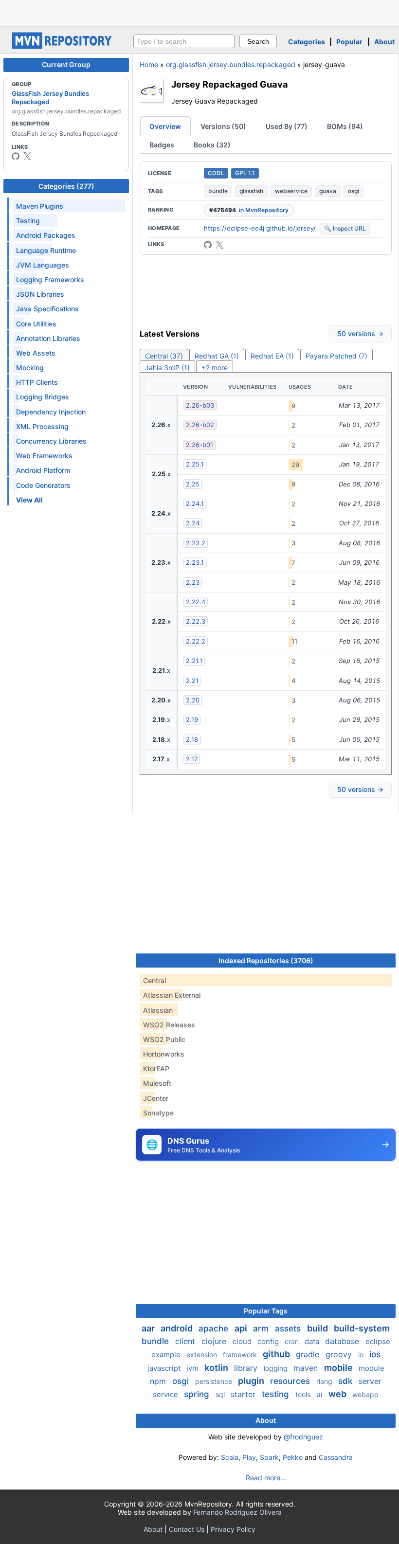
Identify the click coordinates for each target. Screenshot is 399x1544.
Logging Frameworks (50, 279)
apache (215, 1328)
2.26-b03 (200, 405)
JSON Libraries (40, 294)
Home (149, 64)
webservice (291, 191)
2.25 (193, 484)
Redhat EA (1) (272, 356)
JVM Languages (42, 265)
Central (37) (164, 356)
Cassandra (336, 1457)
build (318, 1328)
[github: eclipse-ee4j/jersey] (208, 245)
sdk (346, 1381)
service (166, 1394)
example (166, 1354)
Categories (306, 41)
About (384, 41)
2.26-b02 (200, 425)
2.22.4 (195, 602)
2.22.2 (195, 641)
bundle (218, 191)
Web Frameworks (44, 455)
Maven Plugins (39, 206)
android (178, 1328)
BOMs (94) (345, 126)
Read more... (266, 1477)
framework (241, 1354)
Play (249, 1457)
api (242, 1328)
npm (159, 1381)
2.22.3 (195, 621)
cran (293, 1341)
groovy (340, 1354)
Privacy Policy (233, 1529)
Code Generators (43, 485)
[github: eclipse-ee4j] (15, 156)
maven (306, 1368)
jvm (193, 1368)
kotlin (217, 1368)
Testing (28, 220)
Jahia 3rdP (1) (167, 367)
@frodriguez (303, 1437)
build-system (362, 1328)
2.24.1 (195, 503)
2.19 (192, 719)
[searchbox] (184, 41)
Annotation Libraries (48, 338)
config (269, 1341)
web (338, 1394)
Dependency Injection (51, 412)
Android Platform (43, 470)
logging (277, 1368)
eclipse (377, 1341)
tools (303, 1394)
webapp (365, 1394)
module (371, 1368)
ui (320, 1394)
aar (149, 1328)
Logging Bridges (42, 397)
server (370, 1381)
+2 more (214, 367)
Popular (349, 41)
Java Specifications (47, 309)
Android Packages (45, 235)
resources (291, 1381)
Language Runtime (46, 250)
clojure (215, 1341)
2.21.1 (194, 660)
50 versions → (360, 333)
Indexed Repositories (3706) (265, 960)
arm (262, 1328)
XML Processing (42, 426)
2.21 (192, 680)
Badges (161, 145)
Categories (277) (66, 186)
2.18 (192, 739)
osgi (353, 191)
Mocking (30, 367)
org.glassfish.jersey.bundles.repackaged (230, 64)
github (277, 1354)
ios (375, 1354)
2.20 (193, 700)
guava (327, 191)
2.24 (193, 523)
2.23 (193, 582)
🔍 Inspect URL (345, 228)
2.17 (192, 759)
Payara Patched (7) (336, 356)
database (343, 1341)
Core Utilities (36, 324)
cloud (243, 1341)
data (313, 1341)
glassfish (251, 191)
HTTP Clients (37, 382)
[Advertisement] (199, 12)
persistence (214, 1381)
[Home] (63, 46)
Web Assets (35, 353)
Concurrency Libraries (51, 441)
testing (276, 1394)
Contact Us (186, 1529)
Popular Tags (266, 1311)
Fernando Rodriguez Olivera (237, 1512)
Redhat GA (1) (217, 356)
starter (244, 1394)
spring (198, 1394)
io (361, 1354)
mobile (339, 1368)
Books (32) (212, 145)
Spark (269, 1457)
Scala (229, 1457)
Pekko (293, 1457)
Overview (165, 126)
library (247, 1368)
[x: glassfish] (27, 156)
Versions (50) (223, 126)
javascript (164, 1368)
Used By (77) (287, 126)
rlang (325, 1381)
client (186, 1341)
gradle (309, 1354)
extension (202, 1354)
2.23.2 (195, 543)
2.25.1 (195, 464)
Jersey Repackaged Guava (229, 84)
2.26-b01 (199, 445)
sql (221, 1394)
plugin (252, 1381)
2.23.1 (195, 562)
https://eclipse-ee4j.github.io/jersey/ (260, 228)
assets (289, 1328)
